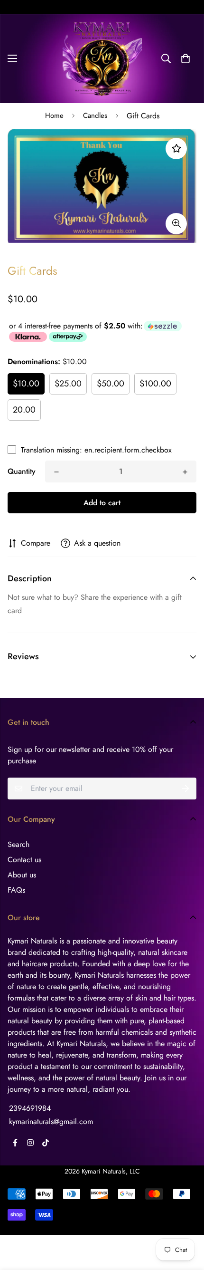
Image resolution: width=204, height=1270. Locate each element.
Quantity (22, 471)
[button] (185, 58)
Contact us (24, 859)
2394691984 (30, 1108)
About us (22, 874)
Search (18, 844)
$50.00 (110, 383)
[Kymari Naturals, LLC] (102, 58)
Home (54, 115)
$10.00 (26, 383)
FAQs (16, 890)
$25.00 (68, 383)
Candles (95, 115)
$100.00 (155, 383)
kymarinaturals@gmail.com (51, 1121)
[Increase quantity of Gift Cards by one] (185, 472)
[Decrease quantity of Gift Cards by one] (56, 472)
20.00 (24, 410)
